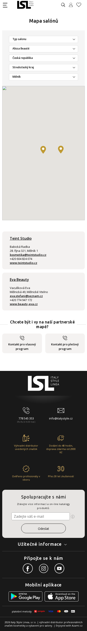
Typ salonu (19, 39)
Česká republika (22, 58)
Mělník (16, 77)
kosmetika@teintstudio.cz (28, 255)
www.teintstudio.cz (23, 263)
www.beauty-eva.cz (24, 304)
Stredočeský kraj (23, 67)
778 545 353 (26, 418)
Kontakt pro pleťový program (65, 346)
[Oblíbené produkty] (80, 5)
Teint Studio (21, 238)
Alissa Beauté (20, 48)
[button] (43, 149)
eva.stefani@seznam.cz (26, 296)
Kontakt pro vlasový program (22, 346)
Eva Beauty (19, 279)
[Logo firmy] (25, 5)
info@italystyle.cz (61, 418)
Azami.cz (77, 625)
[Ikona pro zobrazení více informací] (73, 516)
